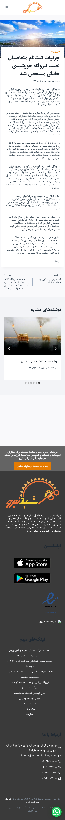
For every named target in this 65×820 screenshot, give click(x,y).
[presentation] (32, 336)
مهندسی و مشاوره (30, 677)
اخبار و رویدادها (54, 51)
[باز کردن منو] (7, 7)
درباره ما (30, 714)
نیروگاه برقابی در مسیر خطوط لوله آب (30, 682)
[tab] (39, 383)
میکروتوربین (30, 704)
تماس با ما (29, 709)
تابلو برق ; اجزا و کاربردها (29, 656)
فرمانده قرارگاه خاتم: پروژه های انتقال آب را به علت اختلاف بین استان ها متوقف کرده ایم (17, 282)
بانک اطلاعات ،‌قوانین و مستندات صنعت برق (30, 672)
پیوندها (30, 666)
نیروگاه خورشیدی (30, 688)
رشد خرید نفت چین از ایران (39, 361)
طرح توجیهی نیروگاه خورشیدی (29, 693)
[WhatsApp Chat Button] (57, 812)
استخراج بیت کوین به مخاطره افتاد (50, 279)
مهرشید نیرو (49, 81)
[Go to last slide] (55, 349)
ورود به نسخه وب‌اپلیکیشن (32, 466)
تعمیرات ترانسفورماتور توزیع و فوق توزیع (29, 650)
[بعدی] (9, 349)
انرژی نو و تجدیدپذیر (29, 698)
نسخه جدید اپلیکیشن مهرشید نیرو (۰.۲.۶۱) (30, 661)
